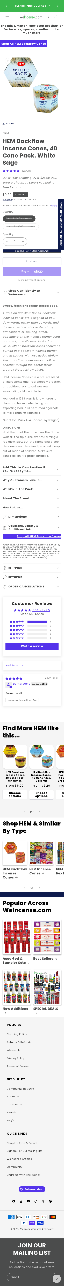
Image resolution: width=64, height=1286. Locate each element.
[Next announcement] (57, 6)
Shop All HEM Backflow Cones (23, 44)
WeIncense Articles (19, 1159)
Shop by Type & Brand (22, 1143)
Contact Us (14, 1104)
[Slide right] (40, 812)
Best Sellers (43, 959)
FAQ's (10, 1120)
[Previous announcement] (6, 6)
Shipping (7, 199)
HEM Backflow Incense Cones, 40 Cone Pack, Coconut (41, 777)
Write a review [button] (32, 646)
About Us (13, 1096)
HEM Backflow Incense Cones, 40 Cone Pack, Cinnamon (15, 777)
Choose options (15, 794)
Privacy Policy (16, 1058)
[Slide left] (24, 812)
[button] (7, 16)
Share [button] (10, 123)
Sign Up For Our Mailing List (24, 1151)
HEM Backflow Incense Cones (15, 873)
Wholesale (14, 1050)
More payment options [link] (32, 280)
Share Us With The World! (23, 1175)
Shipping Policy (17, 1034)
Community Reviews (20, 1088)
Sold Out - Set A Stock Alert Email (32, 251)
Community (15, 1167)
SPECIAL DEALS (45, 1009)
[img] (13, 679)
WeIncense (26, 1229)
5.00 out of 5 (41, 610)
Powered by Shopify (43, 1229)
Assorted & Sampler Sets (14, 961)
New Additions (15, 1009)
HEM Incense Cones (40, 871)
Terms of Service (18, 1066)
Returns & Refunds (19, 1042)
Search (11, 1112)
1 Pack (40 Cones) (20, 219)
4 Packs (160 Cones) (22, 227)
